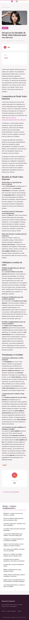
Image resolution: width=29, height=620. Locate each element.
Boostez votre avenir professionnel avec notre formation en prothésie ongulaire (14, 580)
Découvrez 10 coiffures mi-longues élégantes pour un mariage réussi (12, 555)
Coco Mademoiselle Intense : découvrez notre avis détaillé (14, 585)
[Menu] (16, 1)
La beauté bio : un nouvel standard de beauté (13, 565)
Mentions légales (11, 611)
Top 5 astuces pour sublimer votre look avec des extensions (13, 549)
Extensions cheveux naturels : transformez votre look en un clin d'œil (13, 560)
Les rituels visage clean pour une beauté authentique (14, 529)
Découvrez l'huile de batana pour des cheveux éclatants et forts (13, 519)
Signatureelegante (8, 601)
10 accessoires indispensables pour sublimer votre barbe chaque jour (12, 534)
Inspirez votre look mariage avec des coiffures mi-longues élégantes (13, 544)
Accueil (3, 7)
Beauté (8, 7)
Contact (19, 611)
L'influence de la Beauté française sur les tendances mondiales (13, 539)
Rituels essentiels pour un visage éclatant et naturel (12, 570)
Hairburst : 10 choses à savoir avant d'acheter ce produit (13, 514)
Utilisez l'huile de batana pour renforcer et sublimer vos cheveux (14, 575)
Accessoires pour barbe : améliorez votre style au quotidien (14, 524)
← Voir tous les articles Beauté (10, 492)
